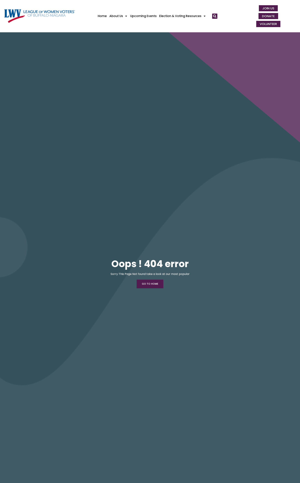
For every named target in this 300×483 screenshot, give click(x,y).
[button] (214, 16)
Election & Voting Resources (180, 16)
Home (102, 16)
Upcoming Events (143, 16)
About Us (116, 16)
